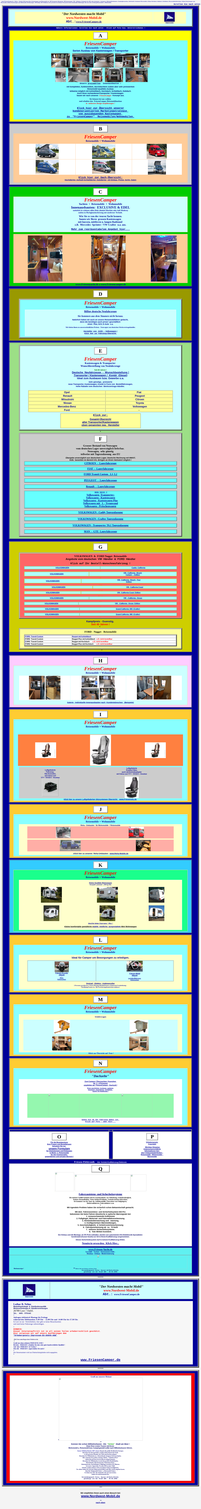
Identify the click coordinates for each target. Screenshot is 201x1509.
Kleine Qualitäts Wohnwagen (100, 883)
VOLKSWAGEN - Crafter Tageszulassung (100, 518)
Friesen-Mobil (134, 974)
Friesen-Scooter (61, 973)
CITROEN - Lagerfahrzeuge (100, 463)
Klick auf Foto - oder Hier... (100, 1122)
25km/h (62, 975)
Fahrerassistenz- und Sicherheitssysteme (100, 1194)
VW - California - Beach (133, 573)
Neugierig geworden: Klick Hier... (100, 1243)
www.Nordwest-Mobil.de (100, 1496)
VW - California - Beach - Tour (128, 580)
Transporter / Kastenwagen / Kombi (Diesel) (100, 375)
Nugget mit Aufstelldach (81, 636)
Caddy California (138, 568)
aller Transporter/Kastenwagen (100, 422)
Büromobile (152, 1156)
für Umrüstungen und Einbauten (59, 1151)
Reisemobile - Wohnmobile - (152, 1155)
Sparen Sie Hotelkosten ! (100, 1091)
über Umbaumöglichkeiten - (152, 1153)
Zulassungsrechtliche (152, 1149)
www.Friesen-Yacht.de (100, 1249)
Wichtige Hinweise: (152, 1147)
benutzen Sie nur (59, 1146)
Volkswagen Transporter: (100, 494)
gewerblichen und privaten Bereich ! (59, 1156)
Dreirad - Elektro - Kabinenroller (100, 983)
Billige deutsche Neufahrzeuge (100, 311)
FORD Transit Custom (34, 636)
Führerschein (61, 979)
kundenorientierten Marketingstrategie (100, 111)
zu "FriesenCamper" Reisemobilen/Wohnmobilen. (100, 116)
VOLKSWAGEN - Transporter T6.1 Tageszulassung (100, 525)
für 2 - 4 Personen (100, 1083)
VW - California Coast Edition (128, 592)
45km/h (135, 975)
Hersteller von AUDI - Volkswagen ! (100, 331)
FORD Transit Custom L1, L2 (100, 474)
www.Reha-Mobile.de (119, 854)
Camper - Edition (133, 575)
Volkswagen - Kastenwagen (100, 497)
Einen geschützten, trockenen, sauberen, (100, 1088)
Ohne (62, 978)
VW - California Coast (134, 587)
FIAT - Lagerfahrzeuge (100, 468)
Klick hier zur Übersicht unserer (100, 108)
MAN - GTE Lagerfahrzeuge (100, 531)
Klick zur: (100, 415)
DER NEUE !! (101, 492)
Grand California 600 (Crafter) (128, 609)
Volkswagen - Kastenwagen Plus (100, 500)
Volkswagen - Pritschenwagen (100, 506)
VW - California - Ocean (133, 598)
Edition (129, 582)
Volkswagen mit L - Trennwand (100, 503)
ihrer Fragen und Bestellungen (59, 1144)
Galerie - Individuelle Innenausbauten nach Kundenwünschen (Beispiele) (100, 702)
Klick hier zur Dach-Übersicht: (100, 177)
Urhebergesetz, (152, 1142)
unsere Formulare (59, 1148)
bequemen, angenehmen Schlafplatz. (100, 1090)
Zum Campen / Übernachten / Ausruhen (100, 1081)
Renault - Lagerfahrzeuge (100, 486)
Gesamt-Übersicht (100, 419)
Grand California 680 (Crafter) (128, 614)
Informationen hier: (152, 1151)
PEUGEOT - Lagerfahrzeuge (100, 480)
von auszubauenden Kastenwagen (100, 113)
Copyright (152, 1144)
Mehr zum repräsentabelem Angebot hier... (100, 229)
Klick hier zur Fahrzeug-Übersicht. (100, 333)
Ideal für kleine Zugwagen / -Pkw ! (100, 923)
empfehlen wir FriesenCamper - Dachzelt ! (100, 1085)
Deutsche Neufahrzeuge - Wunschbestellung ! (100, 372)
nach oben (100, 1503)
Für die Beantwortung (59, 1142)
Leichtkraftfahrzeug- (134, 978)
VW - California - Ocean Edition (127, 603)
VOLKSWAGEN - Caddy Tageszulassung (100, 512)
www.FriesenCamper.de (89, 21)
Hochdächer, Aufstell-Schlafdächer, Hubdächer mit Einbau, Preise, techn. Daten (100, 180)
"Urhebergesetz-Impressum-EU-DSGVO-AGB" (35, 1335)
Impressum (169, 22)
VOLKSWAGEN (62, 568)
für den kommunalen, (59, 1155)
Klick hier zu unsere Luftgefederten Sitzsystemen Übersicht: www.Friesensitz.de (100, 799)
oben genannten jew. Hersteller (100, 425)
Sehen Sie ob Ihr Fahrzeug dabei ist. (100, 1120)
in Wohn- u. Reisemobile (59, 1153)
